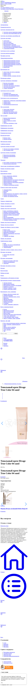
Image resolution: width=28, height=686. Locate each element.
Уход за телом (4, 115)
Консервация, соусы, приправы (8, 291)
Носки (5, 192)
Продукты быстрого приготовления (12, 314)
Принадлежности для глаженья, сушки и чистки (15, 193)
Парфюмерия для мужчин (7, 130)
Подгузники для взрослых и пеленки (12, 162)
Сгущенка (5, 303)
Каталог (5, 343)
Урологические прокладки (9, 163)
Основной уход (7, 93)
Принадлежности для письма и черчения (13, 182)
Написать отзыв (4, 525)
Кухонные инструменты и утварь (11, 213)
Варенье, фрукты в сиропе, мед (11, 294)
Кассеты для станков (8, 83)
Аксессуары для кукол (8, 254)
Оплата (16, 9)
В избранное (4, 401)
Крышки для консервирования (10, 212)
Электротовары (7, 247)
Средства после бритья (9, 87)
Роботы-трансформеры (9, 262)
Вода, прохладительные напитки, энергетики (14, 323)
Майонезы (6, 298)
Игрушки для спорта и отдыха (8, 265)
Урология (3, 160)
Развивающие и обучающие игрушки (10, 278)
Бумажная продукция (6, 133)
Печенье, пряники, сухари (9, 288)
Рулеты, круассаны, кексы (9, 289)
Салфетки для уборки (8, 236)
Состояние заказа (5, 9)
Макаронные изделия (8, 310)
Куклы (5, 256)
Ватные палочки (7, 139)
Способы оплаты (7, 653)
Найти (16, 333)
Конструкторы (4, 270)
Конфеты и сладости (8, 286)
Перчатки (5, 234)
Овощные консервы (8, 300)
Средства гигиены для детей (8, 146)
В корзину (3, 476)
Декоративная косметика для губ (11, 62)
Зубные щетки (6, 103)
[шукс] (3, 2)
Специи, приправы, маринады (10, 304)
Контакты (21, 9)
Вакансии (5, 644)
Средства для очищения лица (10, 94)
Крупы (5, 309)
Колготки (5, 191)
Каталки (3, 268)
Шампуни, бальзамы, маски (10, 113)
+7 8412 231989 (7, 3)
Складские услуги (7, 663)
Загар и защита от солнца (9, 120)
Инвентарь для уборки (9, 232)
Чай (4, 331)
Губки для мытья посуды (9, 231)
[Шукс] (14, 1)
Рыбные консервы (7, 301)
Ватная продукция (5, 135)
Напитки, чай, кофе (5, 320)
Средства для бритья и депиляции (9, 80)
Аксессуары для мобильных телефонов (10, 166)
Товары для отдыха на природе (8, 222)
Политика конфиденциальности (11, 656)
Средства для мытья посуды (7, 29)
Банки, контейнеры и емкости (10, 211)
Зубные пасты (6, 102)
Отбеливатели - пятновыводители (11, 45)
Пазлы (2, 275)
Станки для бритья (8, 88)
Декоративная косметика (7, 58)
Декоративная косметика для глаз (11, 60)
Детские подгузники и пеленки (11, 148)
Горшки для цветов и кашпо (7, 168)
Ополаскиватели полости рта (10, 104)
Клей (4, 243)
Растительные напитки (9, 328)
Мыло (4, 122)
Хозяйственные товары (6, 241)
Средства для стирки (6, 38)
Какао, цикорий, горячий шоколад (11, 324)
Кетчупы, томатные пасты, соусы (11, 296)
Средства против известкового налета (12, 47)
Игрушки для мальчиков (6, 258)
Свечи (2, 198)
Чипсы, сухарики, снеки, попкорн (11, 318)
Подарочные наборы (6, 78)
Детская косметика (8, 65)
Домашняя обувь (7, 189)
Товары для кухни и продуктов (8, 208)
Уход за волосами (5, 107)
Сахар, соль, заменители (9, 315)
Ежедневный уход (5, 69)
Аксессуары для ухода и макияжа (11, 72)
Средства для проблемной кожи (11, 95)
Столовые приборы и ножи (10, 220)
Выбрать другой (10, 7)
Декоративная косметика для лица (11, 63)
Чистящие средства (5, 55)
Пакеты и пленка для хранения (11, 214)
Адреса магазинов (7, 339)
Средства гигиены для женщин (8, 152)
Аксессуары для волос (8, 109)
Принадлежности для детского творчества (13, 179)
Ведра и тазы (6, 229)
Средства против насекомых (8, 53)
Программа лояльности (9, 652)
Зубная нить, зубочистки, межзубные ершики (14, 100)
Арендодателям (7, 661)
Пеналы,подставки (8, 178)
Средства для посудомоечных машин (12, 32)
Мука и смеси (6, 313)
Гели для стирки (7, 42)
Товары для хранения (6, 238)
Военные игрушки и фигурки (10, 260)
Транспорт (6, 263)
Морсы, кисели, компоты (9, 327)
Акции (5, 342)
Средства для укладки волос (10, 112)
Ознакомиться (8, 2)
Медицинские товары (6, 141)
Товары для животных (6, 206)
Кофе (4, 325)
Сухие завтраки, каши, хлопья (10, 317)
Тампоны (5, 157)
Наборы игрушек (5, 273)
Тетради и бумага (7, 183)
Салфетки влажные (5, 144)
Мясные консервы (7, 299)
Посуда (5, 216)
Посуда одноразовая (8, 217)
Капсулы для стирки (8, 43)
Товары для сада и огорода (7, 224)
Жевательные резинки (8, 284)
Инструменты (4, 171)
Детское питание (7, 282)
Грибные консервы (8, 295)
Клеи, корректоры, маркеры (10, 176)
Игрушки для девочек (6, 252)
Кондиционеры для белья (9, 44)
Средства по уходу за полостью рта (9, 98)
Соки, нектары (7, 329)
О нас (4, 642)
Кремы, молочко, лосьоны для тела (12, 75)
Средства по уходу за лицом (7, 90)
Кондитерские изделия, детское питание (10, 280)
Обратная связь (7, 654)
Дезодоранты (6, 119)
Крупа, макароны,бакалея (7, 307)
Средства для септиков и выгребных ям (10, 35)
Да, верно (3, 7)
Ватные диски (6, 137)
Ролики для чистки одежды (10, 195)
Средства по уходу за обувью (8, 51)
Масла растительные (8, 312)
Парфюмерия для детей (6, 125)
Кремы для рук (7, 74)
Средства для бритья (8, 84)
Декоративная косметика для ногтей (12, 64)
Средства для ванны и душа (10, 123)
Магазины (11, 9)
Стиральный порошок (8, 48)
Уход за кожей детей (8, 150)
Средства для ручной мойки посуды (12, 33)
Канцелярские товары (6, 173)
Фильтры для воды (8, 246)
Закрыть (14, 2)
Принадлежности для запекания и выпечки (14, 218)
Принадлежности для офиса (10, 181)
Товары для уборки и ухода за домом (10, 227)
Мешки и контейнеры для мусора (11, 233)
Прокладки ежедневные (9, 155)
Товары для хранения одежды (10, 196)
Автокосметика (4, 24)
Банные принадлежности (9, 118)
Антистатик (6, 40)
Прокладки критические (9, 156)
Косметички (6, 67)
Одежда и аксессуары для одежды (9, 187)
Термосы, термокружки (6, 201)
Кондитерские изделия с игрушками (12, 285)
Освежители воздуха (6, 27)
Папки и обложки (7, 177)
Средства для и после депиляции (11, 85)
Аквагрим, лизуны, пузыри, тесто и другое (11, 249)
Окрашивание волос (8, 110)
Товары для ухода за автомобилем (11, 244)
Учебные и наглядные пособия (11, 185)
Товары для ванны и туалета (8, 203)
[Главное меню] (2, 335)
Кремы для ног (7, 73)
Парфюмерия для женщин (7, 128)
